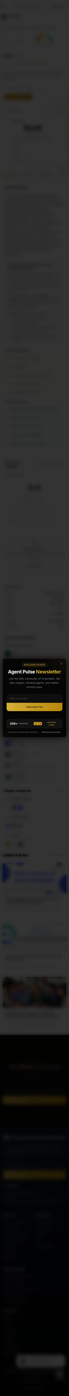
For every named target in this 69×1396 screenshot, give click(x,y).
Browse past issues (51, 732)
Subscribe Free (34, 707)
